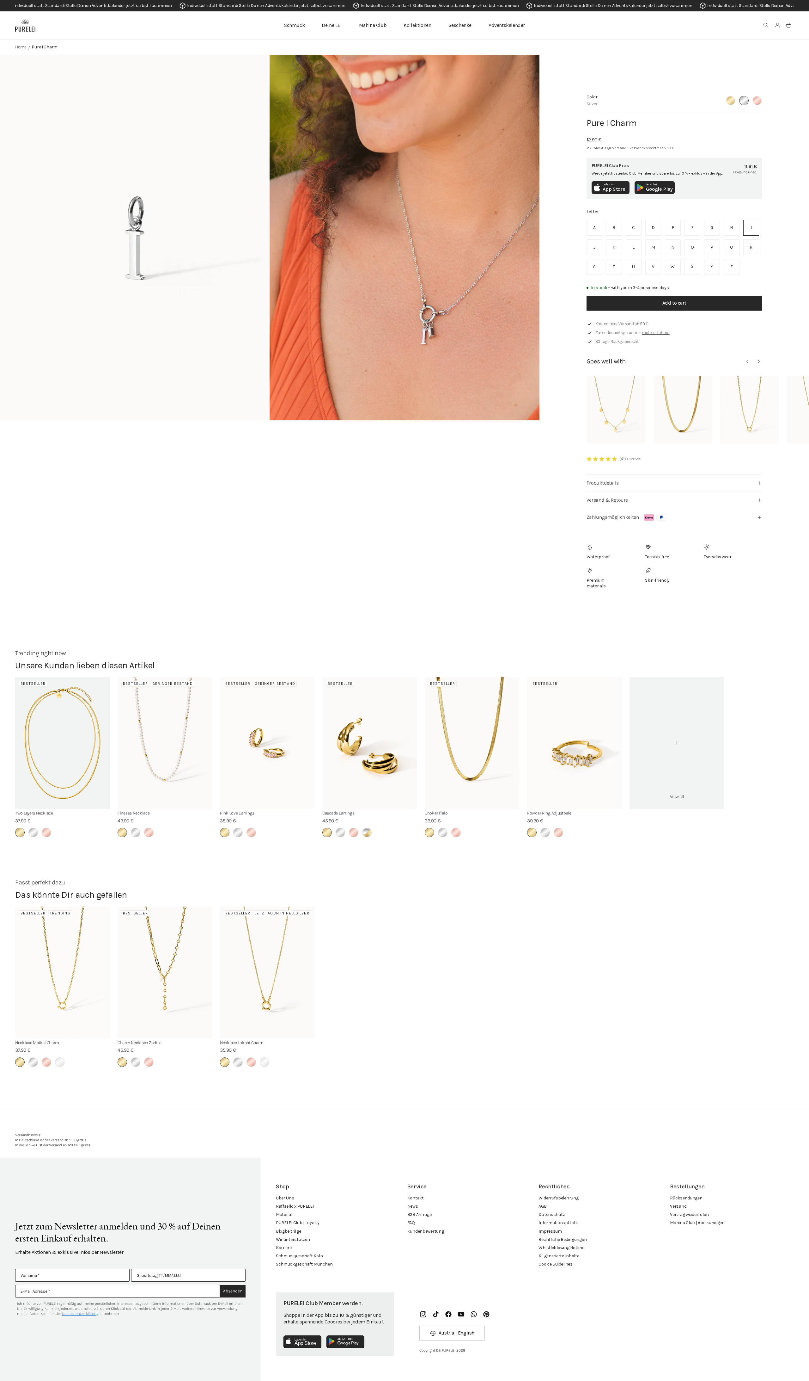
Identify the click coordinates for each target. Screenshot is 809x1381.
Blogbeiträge (288, 1231)
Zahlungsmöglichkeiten (613, 517)
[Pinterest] (486, 1314)
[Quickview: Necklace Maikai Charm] (749, 409)
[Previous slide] (747, 361)
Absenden (232, 1291)
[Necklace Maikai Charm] (62, 973)
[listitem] (594, 228)
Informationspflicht (558, 1222)
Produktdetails (602, 483)
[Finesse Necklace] (165, 743)
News (412, 1206)
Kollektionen (417, 25)
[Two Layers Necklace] (62, 743)
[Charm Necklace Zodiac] (165, 973)
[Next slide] (759, 361)
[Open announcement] (404, 5)
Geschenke (459, 25)
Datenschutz (551, 1214)
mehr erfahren (656, 332)
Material (284, 1214)
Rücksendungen (686, 1198)
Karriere (284, 1247)
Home (21, 47)
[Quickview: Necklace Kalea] (616, 409)
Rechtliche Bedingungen (562, 1239)
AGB (542, 1206)
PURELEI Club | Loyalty (297, 1222)
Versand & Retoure (607, 500)
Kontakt (415, 1198)
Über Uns (285, 1198)
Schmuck (294, 25)
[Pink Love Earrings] (267, 743)
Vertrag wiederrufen (689, 1214)
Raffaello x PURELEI (295, 1206)
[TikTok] (436, 1314)
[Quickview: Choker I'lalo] (682, 409)
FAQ (411, 1222)
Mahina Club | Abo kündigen (697, 1222)
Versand (678, 1206)
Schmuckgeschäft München (304, 1264)
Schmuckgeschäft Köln (299, 1256)
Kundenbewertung (425, 1231)
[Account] (777, 25)
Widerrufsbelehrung (558, 1198)
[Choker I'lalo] (472, 743)
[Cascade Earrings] (369, 743)
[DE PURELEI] (25, 25)
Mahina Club (373, 25)
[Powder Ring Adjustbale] (574, 743)
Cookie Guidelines (555, 1264)
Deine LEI (332, 25)
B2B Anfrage (419, 1214)
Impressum (550, 1231)
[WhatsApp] (473, 1314)
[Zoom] (135, 237)
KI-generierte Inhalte (558, 1256)
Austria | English (456, 1333)
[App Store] (302, 1341)
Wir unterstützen (293, 1239)
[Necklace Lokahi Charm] (267, 973)
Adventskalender (507, 25)
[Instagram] (423, 1314)
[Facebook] (448, 1314)
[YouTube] (461, 1314)
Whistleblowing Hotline (561, 1247)
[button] (766, 25)
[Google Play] (345, 1341)
